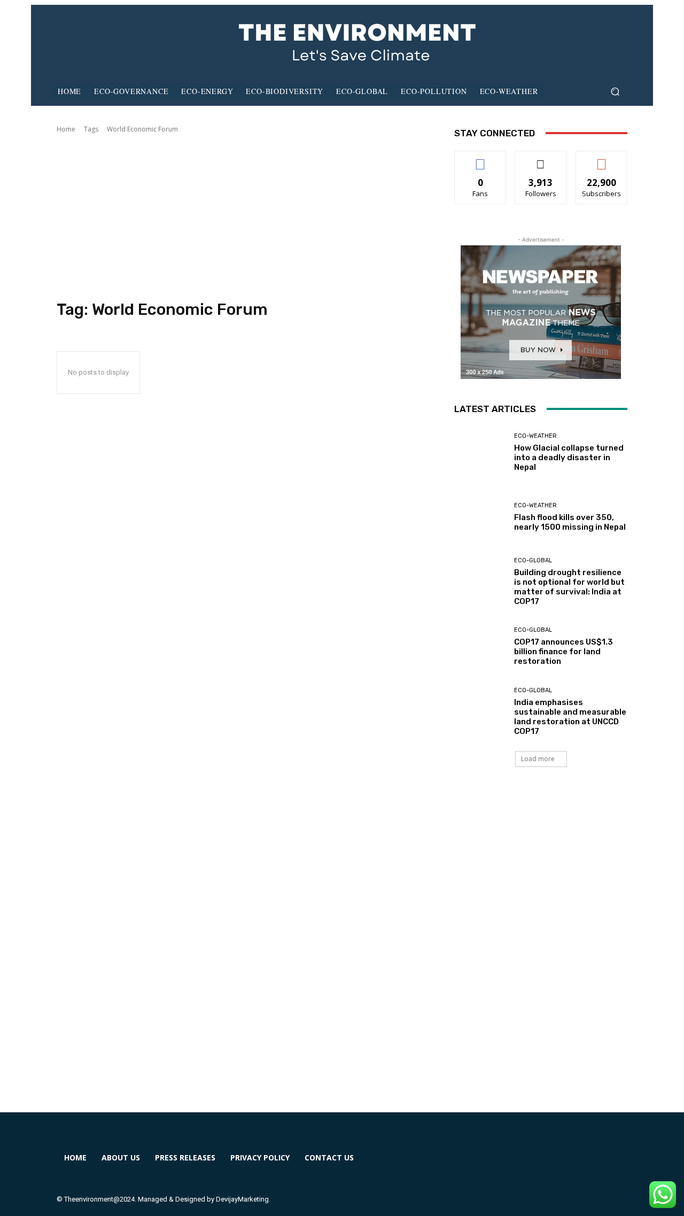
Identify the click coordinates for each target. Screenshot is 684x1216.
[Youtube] (587, 1164)
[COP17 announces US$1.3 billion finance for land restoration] (480, 646)
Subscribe (601, 159)
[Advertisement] (243, 217)
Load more (538, 758)
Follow (541, 159)
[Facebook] (471, 1164)
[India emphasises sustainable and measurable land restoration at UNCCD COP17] (480, 712)
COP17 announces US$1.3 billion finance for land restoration (563, 651)
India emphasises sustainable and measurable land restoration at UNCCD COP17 (570, 717)
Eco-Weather (535, 436)
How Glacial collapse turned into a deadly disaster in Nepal (569, 457)
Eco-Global (533, 560)
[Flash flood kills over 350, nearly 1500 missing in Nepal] (480, 517)
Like (481, 159)
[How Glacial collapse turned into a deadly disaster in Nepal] (480, 452)
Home (66, 129)
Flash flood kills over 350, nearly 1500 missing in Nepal (570, 522)
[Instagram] (510, 1164)
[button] (614, 91)
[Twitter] (548, 1164)
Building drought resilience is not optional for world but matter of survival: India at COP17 (569, 587)
